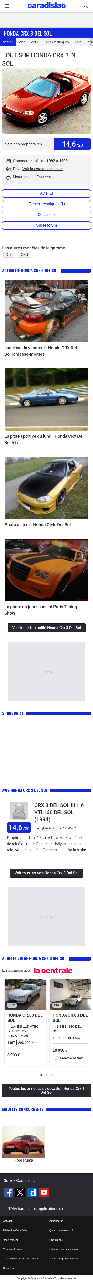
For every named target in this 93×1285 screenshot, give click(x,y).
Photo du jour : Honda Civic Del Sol (38, 524)
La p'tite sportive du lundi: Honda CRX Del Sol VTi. (44, 439)
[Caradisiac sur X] (21, 1193)
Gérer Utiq (9, 1268)
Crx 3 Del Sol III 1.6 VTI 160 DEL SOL (59, 812)
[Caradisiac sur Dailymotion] (32, 1193)
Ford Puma (23, 1160)
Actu (34, 42)
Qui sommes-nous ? (61, 1230)
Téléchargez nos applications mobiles (40, 1209)
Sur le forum (46, 225)
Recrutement (10, 1239)
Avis (22, 42)
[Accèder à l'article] (46, 311)
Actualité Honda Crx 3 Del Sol (30, 270)
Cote (78, 42)
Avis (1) (46, 193)
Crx (8, 254)
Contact (7, 1220)
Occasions (47, 215)
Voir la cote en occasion (42, 169)
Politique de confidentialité (64, 1249)
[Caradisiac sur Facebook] (9, 1193)
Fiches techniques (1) (46, 204)
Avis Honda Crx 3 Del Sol (25, 790)
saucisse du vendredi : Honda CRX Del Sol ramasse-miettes (41, 351)
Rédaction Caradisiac (15, 1230)
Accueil (8, 42)
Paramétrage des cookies (64, 1258)
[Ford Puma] (23, 1142)
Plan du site (56, 1239)
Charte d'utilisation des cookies (21, 1258)
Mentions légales (12, 1249)
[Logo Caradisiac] (47, 9)
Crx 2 (24, 254)
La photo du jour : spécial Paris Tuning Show (41, 610)
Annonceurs (56, 1220)
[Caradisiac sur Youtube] (44, 1193)
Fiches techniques (56, 42)
